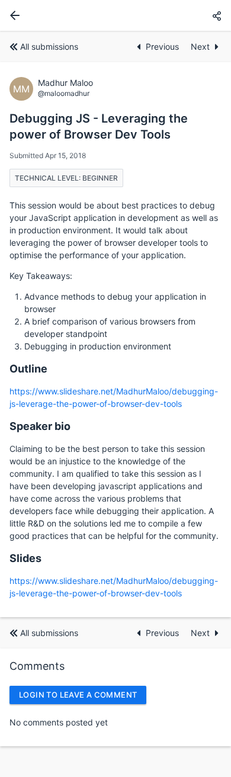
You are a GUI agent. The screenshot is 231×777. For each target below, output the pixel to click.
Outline (28, 368)
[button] (217, 16)
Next (200, 46)
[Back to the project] (12, 15)
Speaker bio (39, 426)
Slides (25, 558)
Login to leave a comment (78, 694)
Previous (163, 46)
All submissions (49, 46)
